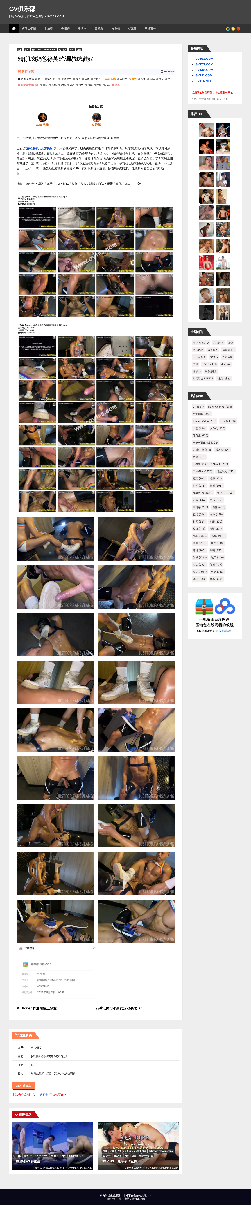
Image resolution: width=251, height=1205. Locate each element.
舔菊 (216, 550)
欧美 (101, 28)
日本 (84, 28)
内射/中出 (202, 449)
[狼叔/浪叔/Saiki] (223, 146)
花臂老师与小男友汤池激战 (116, 1008)
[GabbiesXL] (206, 295)
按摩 (50, 28)
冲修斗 (197, 371)
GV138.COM (204, 70)
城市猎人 (213, 349)
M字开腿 (201, 413)
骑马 (108, 84)
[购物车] (233, 28)
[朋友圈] (228, 28)
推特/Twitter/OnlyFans (43, 50)
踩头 (81, 84)
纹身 (199, 528)
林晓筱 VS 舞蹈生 (28, 1161)
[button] (238, 28)
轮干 (217, 557)
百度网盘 (117, 1156)
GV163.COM (204, 59)
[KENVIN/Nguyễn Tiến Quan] (223, 130)
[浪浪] (96, 117)
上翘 (57, 78)
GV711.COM (204, 75)
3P (198, 406)
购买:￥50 (28, 71)
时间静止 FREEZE (203, 378)
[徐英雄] (42, 117)
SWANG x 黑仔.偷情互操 (119, 1161)
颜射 (216, 564)
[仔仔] (206, 312)
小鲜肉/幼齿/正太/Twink (210, 464)
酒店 (199, 564)
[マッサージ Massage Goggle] (223, 279)
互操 (105, 1151)
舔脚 (199, 550)
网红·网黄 (31, 28)
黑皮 (117, 84)
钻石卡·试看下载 (146, 1156)
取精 (118, 28)
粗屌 (199, 521)
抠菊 (199, 478)
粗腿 (216, 521)
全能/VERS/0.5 (205, 442)
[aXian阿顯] (223, 295)
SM (49, 78)
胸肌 (54, 84)
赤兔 (230, 342)
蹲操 (99, 84)
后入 (77, 78)
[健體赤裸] (223, 262)
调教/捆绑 (210, 371)
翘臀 (215, 528)
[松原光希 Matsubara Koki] (206, 179)
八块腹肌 (218, 342)
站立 (170, 78)
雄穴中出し (224, 378)
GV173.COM (204, 64)
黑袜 (195, 364)
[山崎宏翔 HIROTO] (206, 130)
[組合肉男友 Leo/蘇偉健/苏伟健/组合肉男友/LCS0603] (223, 163)
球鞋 (152, 78)
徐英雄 (112, 78)
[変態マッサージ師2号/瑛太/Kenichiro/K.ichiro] (223, 196)
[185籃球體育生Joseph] (206, 279)
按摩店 (214, 356)
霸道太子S (228, 349)
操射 (216, 485)
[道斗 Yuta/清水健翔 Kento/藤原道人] (206, 246)
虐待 (72, 84)
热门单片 (62, 50)
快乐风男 (198, 349)
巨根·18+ (98, 78)
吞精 (199, 456)
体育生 (67, 78)
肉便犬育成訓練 (30, 84)
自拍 (217, 543)
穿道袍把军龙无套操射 (38, 148)
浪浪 (134, 78)
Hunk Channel (220, 406)
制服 (19, 50)
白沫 (216, 500)
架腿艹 (123, 78)
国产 (67, 28)
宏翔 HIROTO (201, 342)
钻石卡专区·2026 (76, 1156)
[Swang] (206, 146)
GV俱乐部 (22, 9)
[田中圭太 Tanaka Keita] (223, 246)
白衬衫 (200, 507)
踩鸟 (90, 84)
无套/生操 (203, 492)
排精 (199, 485)
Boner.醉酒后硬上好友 (39, 1008)
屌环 (86, 78)
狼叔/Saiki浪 (209, 364)
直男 (134, 28)
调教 (79, 50)
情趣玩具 (225, 471)
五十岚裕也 (199, 356)
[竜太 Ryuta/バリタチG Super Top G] (206, 196)
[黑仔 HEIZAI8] (223, 229)
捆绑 (216, 478)
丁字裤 (228, 421)
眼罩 (216, 514)
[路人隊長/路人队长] (223, 312)
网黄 (71, 50)
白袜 (161, 78)
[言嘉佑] (223, 179)
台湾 (26, 50)
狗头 (143, 78)
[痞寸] (223, 212)
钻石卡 (44, 1095)
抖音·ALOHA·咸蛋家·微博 (135, 1151)
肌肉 (45, 84)
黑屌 (217, 571)
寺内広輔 (227, 356)
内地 (19, 1156)
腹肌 (63, 84)
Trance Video (204, 421)
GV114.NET (203, 81)
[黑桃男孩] (206, 163)
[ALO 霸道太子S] (206, 229)
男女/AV (225, 364)
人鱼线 (217, 428)
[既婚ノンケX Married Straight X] (206, 212)
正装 (199, 500)
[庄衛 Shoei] (206, 262)
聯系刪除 (140, 1198)
